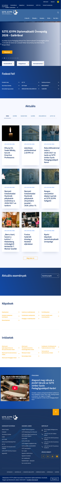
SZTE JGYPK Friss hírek (9, 144)
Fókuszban (35, 375)
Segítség (57, 472)
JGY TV (23, 82)
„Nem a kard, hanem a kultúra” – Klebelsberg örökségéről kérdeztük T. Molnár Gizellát (10, 241)
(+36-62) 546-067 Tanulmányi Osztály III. (51, 446)
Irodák (3, 437)
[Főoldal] (14, 12)
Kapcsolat (45, 1)
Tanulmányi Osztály (6, 85)
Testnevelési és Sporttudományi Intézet (47, 352)
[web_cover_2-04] (10, 176)
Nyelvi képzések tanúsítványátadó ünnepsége (51, 238)
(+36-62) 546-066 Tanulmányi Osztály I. (51, 438)
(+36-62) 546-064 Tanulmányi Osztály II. (51, 442)
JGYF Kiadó (24, 85)
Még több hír (30, 258)
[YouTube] (52, 456)
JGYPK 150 (38, 5)
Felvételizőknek (13, 5)
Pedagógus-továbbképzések (28, 318)
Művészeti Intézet (26, 353)
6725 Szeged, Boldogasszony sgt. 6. (51, 430)
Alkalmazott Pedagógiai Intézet (9, 357)
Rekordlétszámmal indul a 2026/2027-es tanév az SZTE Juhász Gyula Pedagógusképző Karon (51, 155)
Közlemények (42, 116)
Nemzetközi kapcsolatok (7, 89)
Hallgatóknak (21, 5)
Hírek (48, 18)
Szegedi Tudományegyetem (28, 429)
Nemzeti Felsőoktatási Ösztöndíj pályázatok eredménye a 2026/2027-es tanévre (10, 198)
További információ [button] (32, 480)
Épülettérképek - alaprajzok (28, 460)
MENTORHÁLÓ (45, 85)
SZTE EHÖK (24, 438)
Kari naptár (24, 451)
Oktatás (34, 18)
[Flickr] (57, 456)
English (52, 1)
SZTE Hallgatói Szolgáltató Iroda (29, 443)
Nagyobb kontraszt (58, 2)
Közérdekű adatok (40, 472)
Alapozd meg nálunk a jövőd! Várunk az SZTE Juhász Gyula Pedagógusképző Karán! (44, 384)
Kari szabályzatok (26, 458)
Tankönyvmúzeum (46, 82)
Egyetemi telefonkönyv (27, 453)
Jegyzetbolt (4, 453)
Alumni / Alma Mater (10, 7)
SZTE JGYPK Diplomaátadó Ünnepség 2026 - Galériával (24, 33)
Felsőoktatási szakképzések (28, 315)
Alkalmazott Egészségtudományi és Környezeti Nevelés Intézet (8, 347)
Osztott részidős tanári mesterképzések (47, 316)
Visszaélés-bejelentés (28, 472)
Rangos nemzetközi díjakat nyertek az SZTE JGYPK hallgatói (50, 196)
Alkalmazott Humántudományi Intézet (9, 353)
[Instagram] (47, 456)
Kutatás (42, 18)
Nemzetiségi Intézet (26, 356)
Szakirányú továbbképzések (28, 312)
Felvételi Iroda (5, 82)
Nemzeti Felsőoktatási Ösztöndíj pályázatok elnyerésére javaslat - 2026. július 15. (30, 198)
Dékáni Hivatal (5, 429)
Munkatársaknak (30, 5)
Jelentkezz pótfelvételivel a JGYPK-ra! (30, 150)
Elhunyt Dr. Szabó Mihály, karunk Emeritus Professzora (10, 153)
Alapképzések (5, 312)
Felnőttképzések (45, 312)
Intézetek (4, 432)
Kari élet (55, 18)
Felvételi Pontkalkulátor (47, 5)
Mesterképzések (6, 320)
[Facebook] (43, 456)
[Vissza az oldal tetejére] (56, 412)
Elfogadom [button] (55, 479)
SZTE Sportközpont (26, 448)
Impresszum (50, 472)
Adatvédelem (18, 472)
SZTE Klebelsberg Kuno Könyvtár (29, 432)
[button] (1, 43)
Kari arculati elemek (26, 463)
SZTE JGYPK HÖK (26, 441)
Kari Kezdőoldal (5, 5)
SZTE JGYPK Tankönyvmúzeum (9, 451)
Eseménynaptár (47, 276)
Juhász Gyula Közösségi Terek (9, 442)
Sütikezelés (10, 472)
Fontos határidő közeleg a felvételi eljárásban (28, 239)
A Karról (27, 18)
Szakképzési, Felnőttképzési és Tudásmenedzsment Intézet (49, 347)
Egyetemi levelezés (26, 455)
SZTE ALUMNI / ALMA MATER (29, 446)
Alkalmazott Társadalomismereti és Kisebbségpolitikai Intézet (28, 347)
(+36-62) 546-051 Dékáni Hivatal (50, 434)
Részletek (7, 52)
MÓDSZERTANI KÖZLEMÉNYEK (29, 89)
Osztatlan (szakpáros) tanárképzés (7, 316)
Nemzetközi (24, 116)
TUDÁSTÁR (44, 89)
